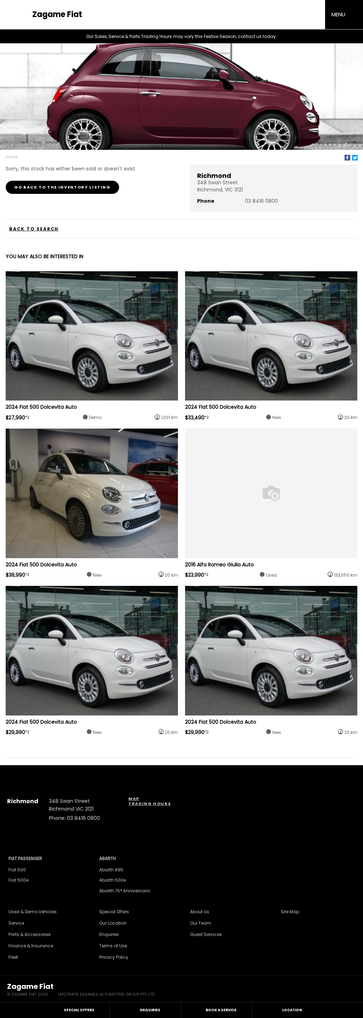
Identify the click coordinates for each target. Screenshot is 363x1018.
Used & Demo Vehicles (33, 912)
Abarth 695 (111, 870)
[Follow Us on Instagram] (162, 772)
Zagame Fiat (57, 14)
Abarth (107, 858)
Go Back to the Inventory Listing (62, 187)
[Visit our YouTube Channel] (181, 772)
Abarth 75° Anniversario (124, 891)
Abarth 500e (112, 880)
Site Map (290, 912)
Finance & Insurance (31, 946)
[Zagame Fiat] (18, 14)
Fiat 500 (17, 870)
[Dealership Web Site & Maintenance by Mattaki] (342, 990)
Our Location (113, 923)
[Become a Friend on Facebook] (200, 772)
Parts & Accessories (30, 934)
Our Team (200, 923)
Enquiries (109, 934)
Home (11, 157)
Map (133, 798)
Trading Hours (149, 803)
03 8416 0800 (261, 201)
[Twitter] (355, 157)
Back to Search (33, 229)
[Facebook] (347, 157)
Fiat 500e (18, 880)
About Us (199, 912)
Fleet (13, 957)
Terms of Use (113, 946)
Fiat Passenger (25, 858)
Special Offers (114, 912)
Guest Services (206, 934)
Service (16, 923)
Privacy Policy (113, 957)
